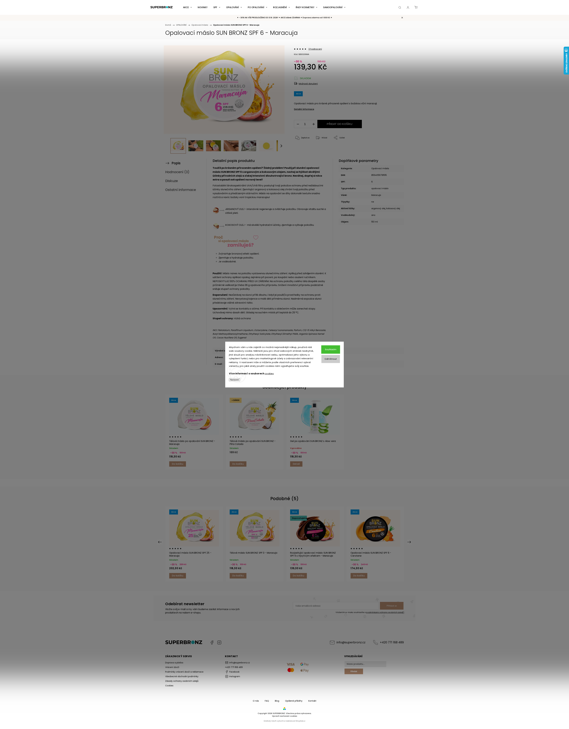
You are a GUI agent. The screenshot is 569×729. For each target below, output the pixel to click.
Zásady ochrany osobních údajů (181, 681)
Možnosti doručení (308, 83)
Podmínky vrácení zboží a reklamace (184, 671)
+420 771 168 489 (392, 642)
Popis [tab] (176, 163)
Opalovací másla (380, 168)
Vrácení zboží (172, 667)
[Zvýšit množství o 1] (313, 124)
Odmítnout (331, 358)
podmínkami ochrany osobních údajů (384, 612)
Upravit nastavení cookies (284, 716)
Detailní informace (304, 109)
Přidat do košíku (339, 124)
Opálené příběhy (293, 700)
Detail (296, 463)
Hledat (353, 671)
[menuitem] (187, 7)
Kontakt (312, 700)
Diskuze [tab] (171, 181)
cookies (269, 373)
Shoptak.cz (300, 721)
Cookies (169, 685)
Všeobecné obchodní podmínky (181, 676)
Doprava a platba (174, 662)
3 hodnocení (315, 49)
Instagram (219, 642)
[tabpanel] (194, 432)
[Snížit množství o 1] (298, 124)
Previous (160, 542)
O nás (256, 700)
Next (410, 542)
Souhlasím (330, 349)
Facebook (212, 642)
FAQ (267, 700)
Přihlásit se (392, 606)
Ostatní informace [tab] (180, 189)
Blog (277, 700)
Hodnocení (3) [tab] (177, 172)
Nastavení (234, 380)
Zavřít (389, 147)
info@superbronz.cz (351, 642)
